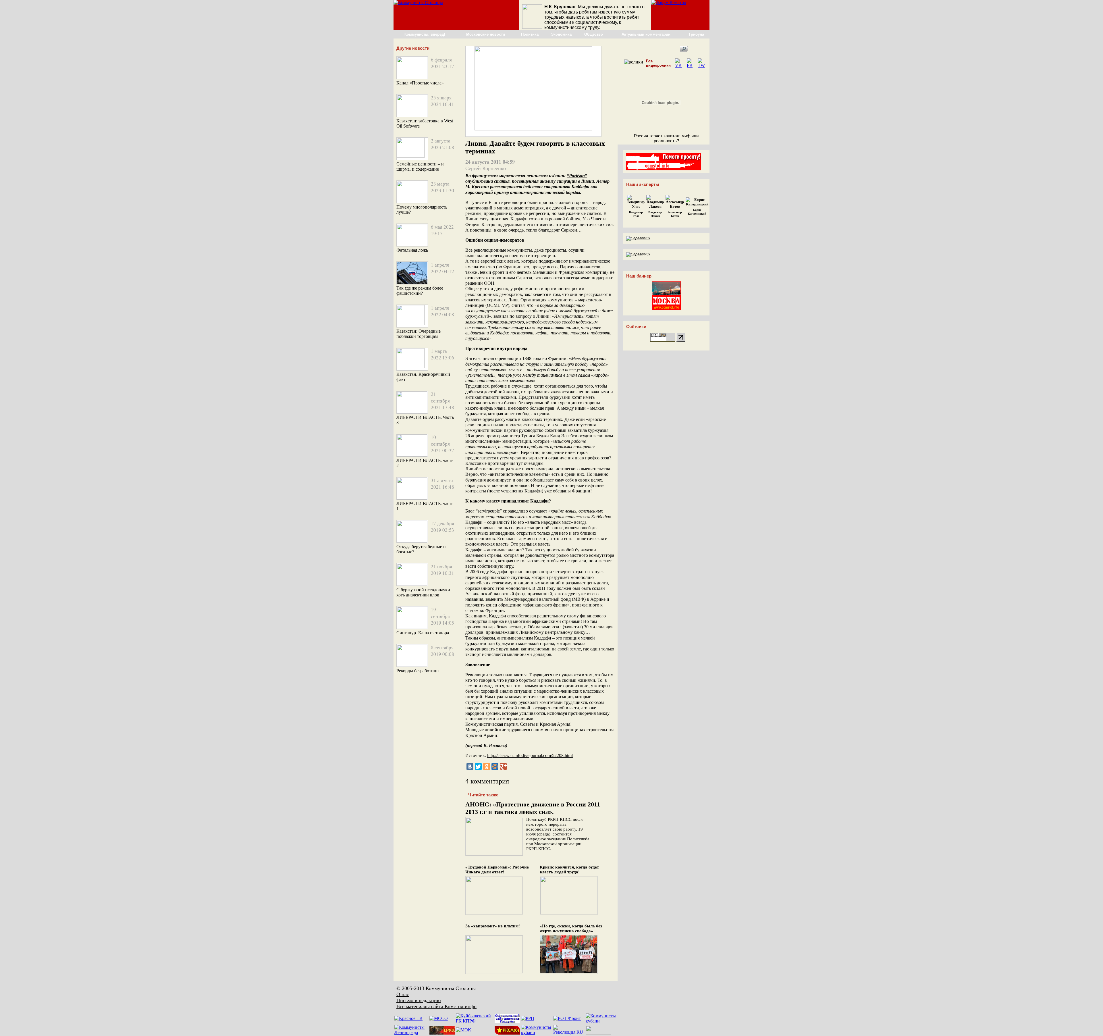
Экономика (561, 34)
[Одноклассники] (486, 766)
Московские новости (485, 34)
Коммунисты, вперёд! (424, 34)
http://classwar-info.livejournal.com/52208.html (530, 755)
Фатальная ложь (412, 250)
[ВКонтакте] (469, 766)
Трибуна (696, 34)
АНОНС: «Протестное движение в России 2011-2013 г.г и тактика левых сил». (533, 808)
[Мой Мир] (494, 766)
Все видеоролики (658, 63)
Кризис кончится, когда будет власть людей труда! (569, 869)
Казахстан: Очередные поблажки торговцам (418, 334)
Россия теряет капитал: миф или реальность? (666, 138)
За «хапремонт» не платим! (492, 926)
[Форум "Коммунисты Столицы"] (668, 2)
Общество (593, 34)
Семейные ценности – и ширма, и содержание (420, 166)
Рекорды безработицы (417, 670)
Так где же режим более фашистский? (419, 291)
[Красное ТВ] (408, 1018)
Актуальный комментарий (646, 34)
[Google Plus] (503, 766)
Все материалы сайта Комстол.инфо (436, 1006)
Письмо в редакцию (418, 1000)
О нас (402, 994)
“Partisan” (577, 175)
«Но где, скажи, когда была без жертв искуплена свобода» (571, 928)
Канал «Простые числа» (420, 82)
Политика (530, 34)
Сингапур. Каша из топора (422, 632)
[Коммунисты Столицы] (418, 2)
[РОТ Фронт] (567, 1018)
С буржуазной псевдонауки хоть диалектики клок (423, 592)
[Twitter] (478, 766)
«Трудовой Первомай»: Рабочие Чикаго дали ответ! (497, 869)
